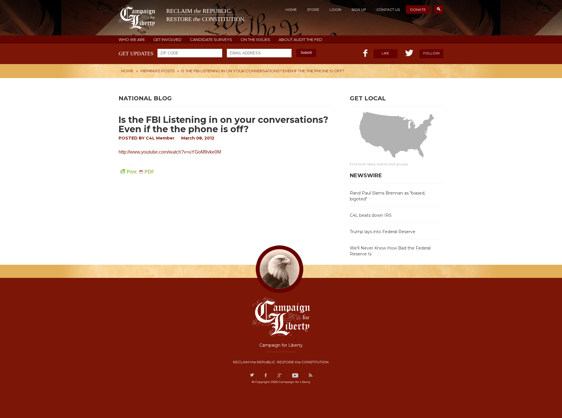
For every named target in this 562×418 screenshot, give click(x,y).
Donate (418, 9)
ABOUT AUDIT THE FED (300, 40)
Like (385, 53)
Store (313, 9)
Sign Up (359, 9)
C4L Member (160, 138)
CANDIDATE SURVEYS (211, 40)
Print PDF (140, 171)
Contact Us (388, 9)
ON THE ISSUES (255, 40)
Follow (431, 53)
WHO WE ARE (132, 40)
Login (335, 9)
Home (291, 9)
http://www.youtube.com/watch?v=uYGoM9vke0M (170, 151)
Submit (306, 53)
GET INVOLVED (167, 40)
